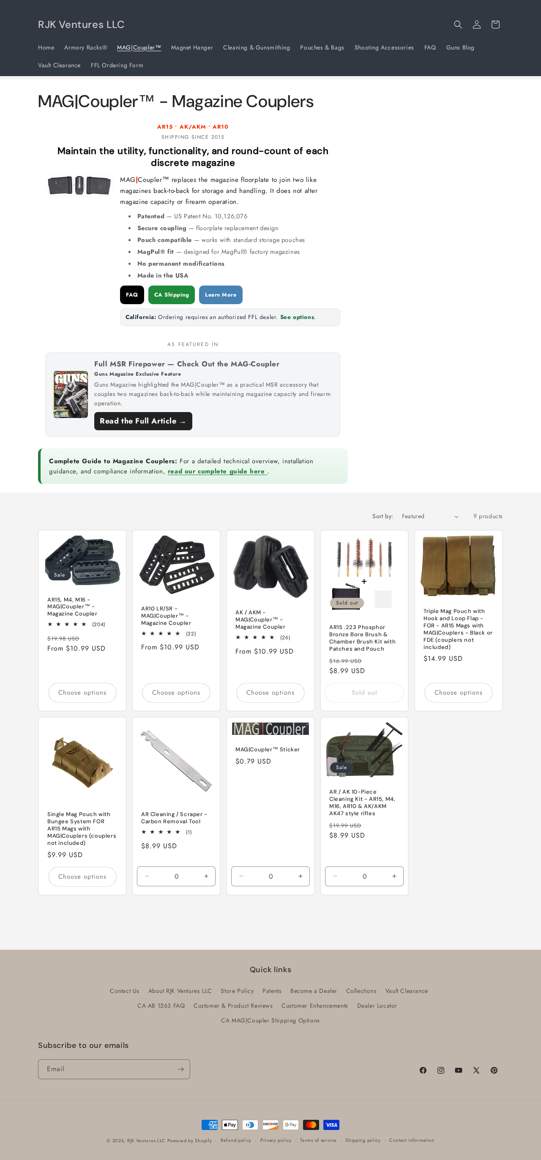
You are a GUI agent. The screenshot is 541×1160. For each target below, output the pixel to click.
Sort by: (382, 516)
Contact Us (124, 991)
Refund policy (236, 1140)
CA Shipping (171, 295)
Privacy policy (276, 1140)
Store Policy (237, 991)
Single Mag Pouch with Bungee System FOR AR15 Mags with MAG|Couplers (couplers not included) (81, 829)
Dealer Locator (377, 1005)
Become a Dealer (313, 991)
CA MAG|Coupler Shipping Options (270, 1020)
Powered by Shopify (189, 1140)
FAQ (132, 295)
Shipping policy (363, 1140)
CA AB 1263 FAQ (161, 1005)
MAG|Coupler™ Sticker (267, 750)
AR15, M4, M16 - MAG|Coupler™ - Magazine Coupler (72, 607)
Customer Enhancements (314, 1005)
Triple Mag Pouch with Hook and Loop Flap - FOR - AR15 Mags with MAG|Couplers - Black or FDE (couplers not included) (458, 629)
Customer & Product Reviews (233, 1005)
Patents (271, 991)
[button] (458, 24)
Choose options (82, 693)
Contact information (411, 1140)
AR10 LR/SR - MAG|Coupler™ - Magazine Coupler (166, 616)
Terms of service (318, 1140)
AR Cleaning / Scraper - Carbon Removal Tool (174, 818)
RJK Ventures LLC (147, 1140)
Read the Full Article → (143, 420)
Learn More (220, 295)
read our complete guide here (217, 471)
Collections (361, 991)
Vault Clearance (406, 991)
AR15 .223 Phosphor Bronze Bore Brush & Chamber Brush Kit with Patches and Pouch (362, 638)
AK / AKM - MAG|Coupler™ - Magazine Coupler (260, 620)
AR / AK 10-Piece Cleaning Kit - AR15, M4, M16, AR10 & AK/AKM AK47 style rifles (362, 803)
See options (297, 317)
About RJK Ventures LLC (180, 991)
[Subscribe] (180, 1069)
